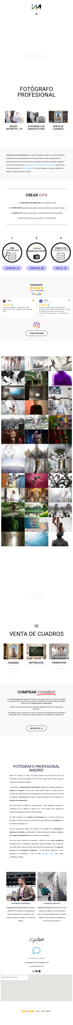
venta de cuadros (27, 168)
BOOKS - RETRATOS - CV (14, 127)
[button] (36, 14)
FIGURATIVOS (59, 662)
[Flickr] (39, 971)
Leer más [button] (42, 315)
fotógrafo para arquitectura (46, 165)
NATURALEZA (36, 662)
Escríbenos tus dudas (36, 958)
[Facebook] (36, 971)
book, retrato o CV (31, 165)
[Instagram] (33, 971)
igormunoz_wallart (48, 853)
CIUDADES (13, 663)
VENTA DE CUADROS (58, 127)
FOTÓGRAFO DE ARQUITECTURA (36, 127)
